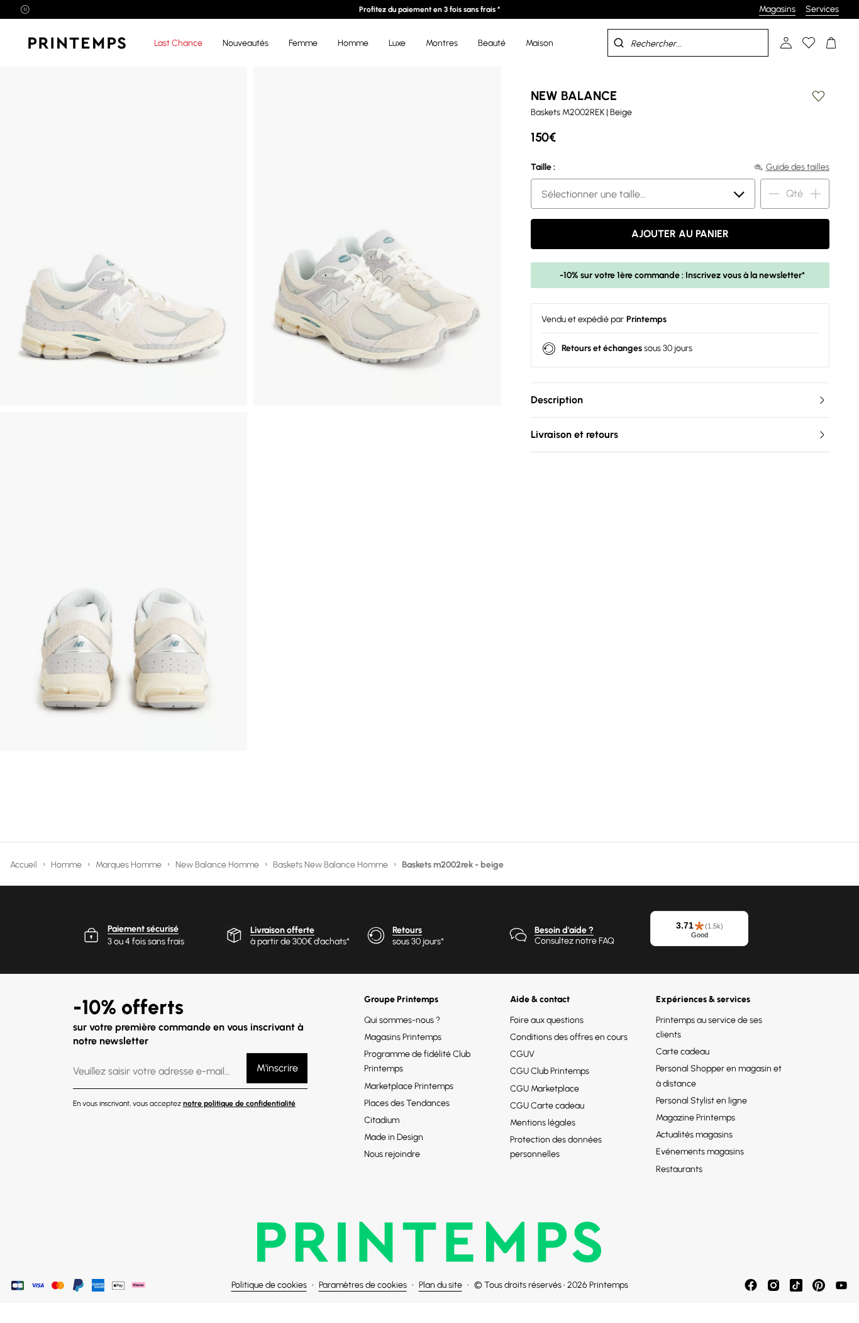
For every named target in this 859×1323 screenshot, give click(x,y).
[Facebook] (750, 1285)
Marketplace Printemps (408, 1086)
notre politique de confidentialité (239, 1103)
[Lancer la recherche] (618, 42)
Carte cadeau (682, 1051)
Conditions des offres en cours (569, 1037)
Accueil (24, 864)
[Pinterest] (818, 1285)
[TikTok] (796, 1285)
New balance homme (218, 864)
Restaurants (679, 1169)
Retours (407, 930)
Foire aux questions (547, 1020)
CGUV (522, 1054)
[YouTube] (841, 1285)
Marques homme (129, 864)
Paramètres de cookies (363, 1285)
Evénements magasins (700, 1151)
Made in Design (393, 1137)
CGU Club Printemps (549, 1071)
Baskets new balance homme (331, 864)
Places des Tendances (407, 1103)
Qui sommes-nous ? (402, 1020)
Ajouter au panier (680, 234)
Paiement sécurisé (143, 929)
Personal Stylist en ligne (701, 1100)
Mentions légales (542, 1122)
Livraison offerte (282, 930)
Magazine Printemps (695, 1117)
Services (822, 9)
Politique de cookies (269, 1285)
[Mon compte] (786, 42)
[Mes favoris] (808, 42)
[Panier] (831, 42)
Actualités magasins (694, 1134)
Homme (67, 864)
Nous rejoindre (392, 1154)
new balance (574, 95)
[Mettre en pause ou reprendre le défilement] (25, 9)
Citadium (381, 1120)
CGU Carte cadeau (547, 1105)
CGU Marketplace (544, 1088)
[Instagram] (773, 1285)
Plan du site (440, 1285)
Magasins (777, 9)
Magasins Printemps (402, 1037)
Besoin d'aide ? (564, 930)
